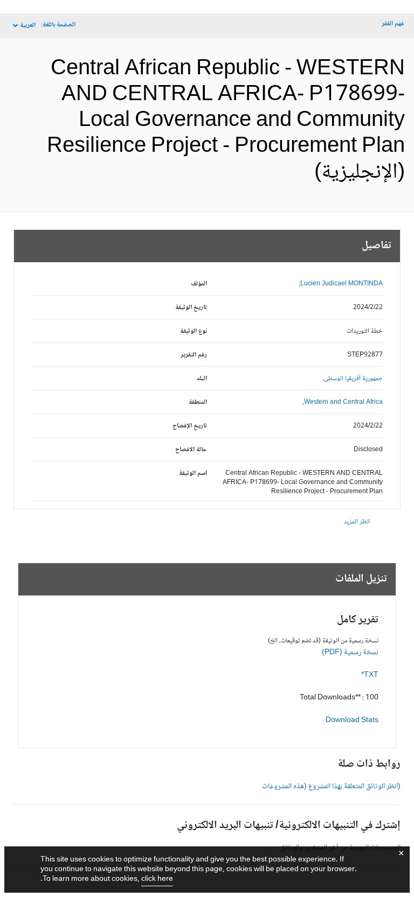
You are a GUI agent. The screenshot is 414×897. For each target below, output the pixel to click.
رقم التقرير (194, 355)
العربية (28, 25)
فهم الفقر (393, 24)
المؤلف (199, 284)
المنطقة (198, 402)
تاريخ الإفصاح (189, 426)
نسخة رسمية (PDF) (350, 652)
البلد (202, 378)
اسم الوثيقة (193, 473)
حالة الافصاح (191, 449)
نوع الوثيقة (193, 331)
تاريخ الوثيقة (191, 307)
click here (157, 879)
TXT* (369, 675)
